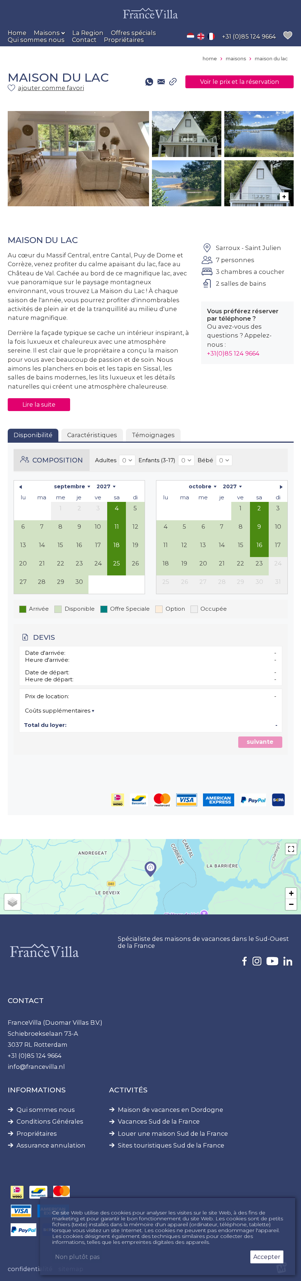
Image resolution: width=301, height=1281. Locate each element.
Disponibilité (33, 435)
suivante (260, 741)
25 (116, 563)
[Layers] (12, 902)
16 (259, 545)
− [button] (291, 904)
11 (117, 526)
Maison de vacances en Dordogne (170, 1109)
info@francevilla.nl (36, 1066)
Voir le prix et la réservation (239, 81)
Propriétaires (37, 1133)
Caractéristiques (92, 435)
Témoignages (153, 435)
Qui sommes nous (46, 1109)
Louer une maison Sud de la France (173, 1133)
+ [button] (291, 893)
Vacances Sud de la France (159, 1121)
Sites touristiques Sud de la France (171, 1145)
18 (116, 545)
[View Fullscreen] (291, 848)
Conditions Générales (50, 1121)
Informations (37, 1089)
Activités (128, 1089)
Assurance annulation (51, 1145)
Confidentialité (30, 1269)
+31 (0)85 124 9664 (35, 1055)
